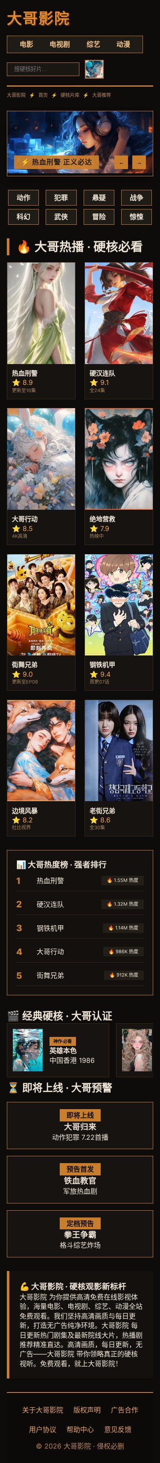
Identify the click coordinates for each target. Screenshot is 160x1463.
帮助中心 (80, 1429)
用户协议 (42, 1429)
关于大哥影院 (42, 1410)
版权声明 (87, 1410)
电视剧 (59, 44)
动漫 (123, 44)
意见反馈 (117, 1429)
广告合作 (124, 1410)
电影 (26, 44)
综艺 (93, 44)
